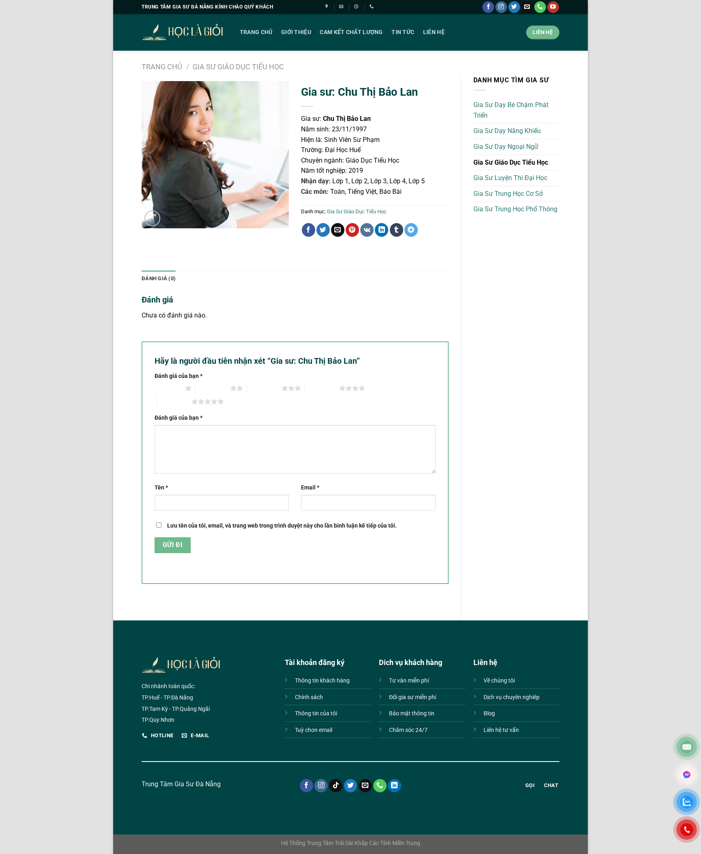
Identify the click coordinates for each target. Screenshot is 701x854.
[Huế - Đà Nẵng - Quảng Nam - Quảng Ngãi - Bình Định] (327, 6)
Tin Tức (402, 32)
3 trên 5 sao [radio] (264, 388)
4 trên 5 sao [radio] (322, 388)
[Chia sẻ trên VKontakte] (367, 230)
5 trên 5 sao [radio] (174, 401)
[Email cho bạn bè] (337, 230)
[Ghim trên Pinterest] (352, 230)
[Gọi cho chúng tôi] (540, 7)
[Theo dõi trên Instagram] (501, 7)
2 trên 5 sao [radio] (213, 388)
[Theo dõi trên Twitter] (514, 7)
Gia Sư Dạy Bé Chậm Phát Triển (510, 110)
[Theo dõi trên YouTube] (553, 7)
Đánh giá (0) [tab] (159, 278)
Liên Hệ (434, 32)
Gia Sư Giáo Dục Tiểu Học (238, 66)
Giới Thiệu (296, 32)
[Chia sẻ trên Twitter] (323, 230)
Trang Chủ (256, 32)
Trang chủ (162, 66)
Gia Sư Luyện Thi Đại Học (510, 178)
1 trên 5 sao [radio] (168, 388)
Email (310, 487)
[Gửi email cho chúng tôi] (527, 7)
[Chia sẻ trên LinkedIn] (381, 230)
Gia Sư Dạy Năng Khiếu (507, 131)
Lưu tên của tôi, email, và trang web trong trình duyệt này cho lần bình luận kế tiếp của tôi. (282, 525)
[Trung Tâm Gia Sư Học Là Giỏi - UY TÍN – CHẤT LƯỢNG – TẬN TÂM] (182, 32)
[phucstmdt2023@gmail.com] (342, 6)
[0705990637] (373, 6)
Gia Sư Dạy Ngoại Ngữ (505, 146)
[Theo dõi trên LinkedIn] (394, 786)
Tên (161, 487)
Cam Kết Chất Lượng (351, 32)
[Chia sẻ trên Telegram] (411, 230)
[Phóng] (152, 218)
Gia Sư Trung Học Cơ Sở (508, 193)
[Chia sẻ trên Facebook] (308, 230)
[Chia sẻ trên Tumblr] (396, 230)
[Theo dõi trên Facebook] (488, 7)
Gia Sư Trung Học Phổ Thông (515, 209)
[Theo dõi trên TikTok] (335, 786)
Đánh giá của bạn (178, 376)
